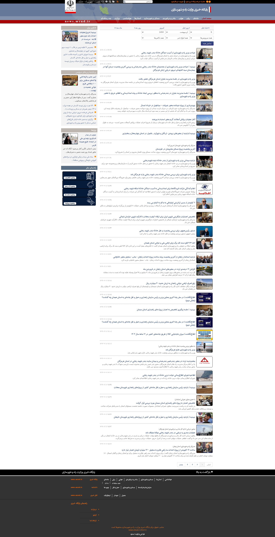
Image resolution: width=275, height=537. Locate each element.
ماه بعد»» (118, 28)
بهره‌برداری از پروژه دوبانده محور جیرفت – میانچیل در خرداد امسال (168, 105)
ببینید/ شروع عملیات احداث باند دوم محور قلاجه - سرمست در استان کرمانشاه (88, 37)
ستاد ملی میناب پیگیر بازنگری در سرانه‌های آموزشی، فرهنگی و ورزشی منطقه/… (79, 158)
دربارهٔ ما (94, 509)
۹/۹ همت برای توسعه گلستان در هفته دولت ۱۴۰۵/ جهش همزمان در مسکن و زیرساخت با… (79, 107)
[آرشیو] (113, 2)
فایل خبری (93, 495)
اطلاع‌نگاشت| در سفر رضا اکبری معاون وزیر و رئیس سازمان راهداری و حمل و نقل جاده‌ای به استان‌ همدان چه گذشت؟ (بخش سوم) (148, 299)
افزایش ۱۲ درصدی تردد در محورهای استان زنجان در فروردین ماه (169, 269)
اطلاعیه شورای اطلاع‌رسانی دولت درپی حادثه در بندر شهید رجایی (168, 375)
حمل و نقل (115, 487)
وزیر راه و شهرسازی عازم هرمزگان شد (180, 350)
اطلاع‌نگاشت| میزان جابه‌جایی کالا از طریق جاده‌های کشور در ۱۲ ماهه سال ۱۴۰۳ (163, 334)
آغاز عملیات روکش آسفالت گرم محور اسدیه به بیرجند (173, 119)
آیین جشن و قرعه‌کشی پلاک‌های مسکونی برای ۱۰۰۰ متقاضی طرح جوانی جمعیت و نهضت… (88, 83)
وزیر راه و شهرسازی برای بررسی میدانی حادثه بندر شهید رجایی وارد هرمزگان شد (162, 174)
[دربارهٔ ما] (106, 2)
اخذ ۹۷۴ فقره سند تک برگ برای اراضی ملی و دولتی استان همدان (169, 243)
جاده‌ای (196, 18)
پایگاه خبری (93, 479)
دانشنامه (94, 487)
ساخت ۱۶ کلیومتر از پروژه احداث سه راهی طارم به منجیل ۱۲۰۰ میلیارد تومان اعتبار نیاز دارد (158, 450)
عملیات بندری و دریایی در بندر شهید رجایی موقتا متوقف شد (170, 433)
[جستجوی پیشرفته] (110, 2)
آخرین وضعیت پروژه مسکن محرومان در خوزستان (175, 149)
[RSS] (117, 2)
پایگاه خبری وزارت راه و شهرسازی (191, 9)
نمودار (116, 495)
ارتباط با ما (93, 520)
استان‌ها (137, 18)
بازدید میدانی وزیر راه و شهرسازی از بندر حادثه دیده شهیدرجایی (169, 160)
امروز (162, 28)
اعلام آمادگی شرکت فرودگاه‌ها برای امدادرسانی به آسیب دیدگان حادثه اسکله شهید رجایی (159, 188)
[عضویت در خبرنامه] (188, 1)
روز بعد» (137, 28)
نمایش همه (207, 43)
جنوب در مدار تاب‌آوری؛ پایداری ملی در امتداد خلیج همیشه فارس (87, 140)
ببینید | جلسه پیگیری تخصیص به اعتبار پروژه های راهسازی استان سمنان (166, 309)
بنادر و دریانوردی (169, 18)
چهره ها (106, 487)
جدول (124, 495)
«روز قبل (186, 28)
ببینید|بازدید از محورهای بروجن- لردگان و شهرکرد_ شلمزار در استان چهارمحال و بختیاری (158, 133)
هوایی (181, 18)
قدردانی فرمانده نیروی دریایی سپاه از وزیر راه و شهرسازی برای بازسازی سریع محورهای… (79, 114)
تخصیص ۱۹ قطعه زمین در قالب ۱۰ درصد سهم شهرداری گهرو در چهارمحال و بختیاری (79, 49)
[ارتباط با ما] (102, 2)
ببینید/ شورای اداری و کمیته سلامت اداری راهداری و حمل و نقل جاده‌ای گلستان (79, 56)
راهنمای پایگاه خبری (79, 503)
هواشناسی (127, 18)
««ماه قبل (205, 28)
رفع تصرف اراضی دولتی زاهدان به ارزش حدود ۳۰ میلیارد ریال (170, 283)
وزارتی (117, 18)
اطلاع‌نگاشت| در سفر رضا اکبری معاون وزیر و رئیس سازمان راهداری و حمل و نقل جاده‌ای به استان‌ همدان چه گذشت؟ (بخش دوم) (148, 323)
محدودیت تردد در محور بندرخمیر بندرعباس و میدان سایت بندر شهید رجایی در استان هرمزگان (156, 361)
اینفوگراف (107, 495)
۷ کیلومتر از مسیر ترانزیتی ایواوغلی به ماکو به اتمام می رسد (171, 203)
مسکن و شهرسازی (151, 18)
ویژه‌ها (93, 130)
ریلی (188, 18)
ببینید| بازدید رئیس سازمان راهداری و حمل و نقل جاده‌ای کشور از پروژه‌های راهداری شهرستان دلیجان (154, 417)
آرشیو (95, 515)
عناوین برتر (91, 28)
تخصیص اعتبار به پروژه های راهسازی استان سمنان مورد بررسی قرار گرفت (165, 403)
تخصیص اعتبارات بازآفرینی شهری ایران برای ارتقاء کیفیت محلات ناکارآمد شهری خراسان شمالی (157, 217)
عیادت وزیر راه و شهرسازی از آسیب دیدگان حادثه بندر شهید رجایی (168, 53)
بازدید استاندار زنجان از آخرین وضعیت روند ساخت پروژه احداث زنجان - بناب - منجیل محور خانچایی (154, 257)
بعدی (181, 464)
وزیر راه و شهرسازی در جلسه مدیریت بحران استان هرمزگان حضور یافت (167, 79)
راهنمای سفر (91, 168)
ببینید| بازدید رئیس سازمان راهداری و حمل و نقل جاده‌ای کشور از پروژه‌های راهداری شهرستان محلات (154, 387)
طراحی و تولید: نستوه (137, 534)
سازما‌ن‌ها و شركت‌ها (144, 487)
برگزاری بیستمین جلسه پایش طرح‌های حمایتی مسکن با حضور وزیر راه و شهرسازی (81, 121)
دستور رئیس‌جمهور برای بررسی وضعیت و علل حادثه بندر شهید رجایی (167, 231)
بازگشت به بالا (203, 472)
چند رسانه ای (106, 18)
